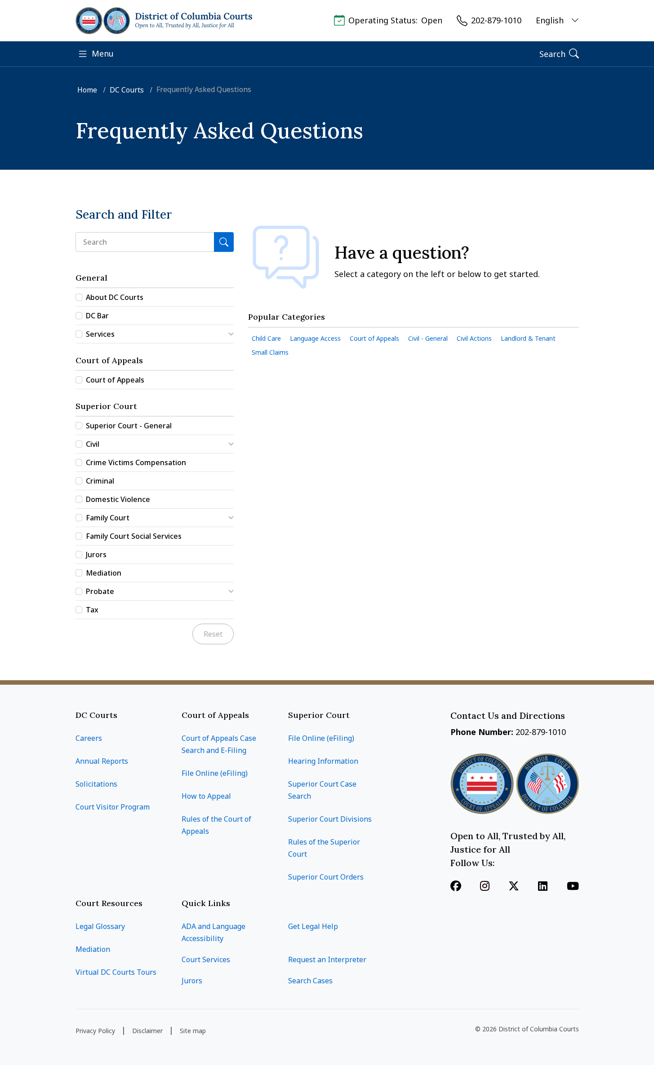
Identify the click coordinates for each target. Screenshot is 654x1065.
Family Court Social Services (134, 536)
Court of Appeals (115, 380)
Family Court (107, 518)
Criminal (100, 481)
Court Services (206, 959)
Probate (100, 591)
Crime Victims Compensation (136, 462)
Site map (193, 1030)
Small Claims (270, 352)
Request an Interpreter (327, 959)
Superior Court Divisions (330, 819)
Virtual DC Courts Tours (116, 972)
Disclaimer (147, 1030)
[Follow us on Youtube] (573, 886)
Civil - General (428, 338)
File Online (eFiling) (215, 773)
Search (552, 53)
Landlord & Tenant (528, 338)
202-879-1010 (496, 20)
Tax (92, 610)
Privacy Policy (95, 1030)
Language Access (315, 338)
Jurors (96, 554)
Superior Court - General (129, 426)
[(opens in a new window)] (513, 886)
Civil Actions (474, 338)
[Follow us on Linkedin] (542, 886)
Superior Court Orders (326, 877)
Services (100, 334)
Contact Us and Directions (508, 715)
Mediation (103, 573)
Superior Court (319, 715)
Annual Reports (102, 761)
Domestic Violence (118, 499)
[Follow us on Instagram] (484, 886)
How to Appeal (206, 796)
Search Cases (310, 981)
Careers (89, 738)
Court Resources (109, 903)
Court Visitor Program (113, 807)
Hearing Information (323, 761)
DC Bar (97, 316)
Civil (92, 444)
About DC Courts (114, 297)
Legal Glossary (100, 926)
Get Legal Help (313, 926)
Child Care (266, 338)
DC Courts (128, 90)
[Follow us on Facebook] (455, 886)
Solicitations (96, 784)
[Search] (224, 242)
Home (88, 90)
